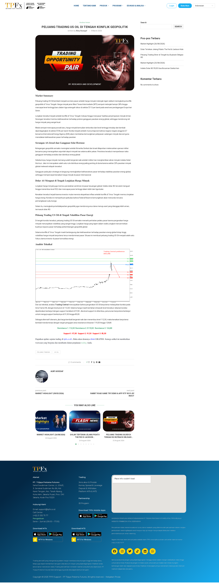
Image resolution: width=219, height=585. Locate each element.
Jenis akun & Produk (88, 482)
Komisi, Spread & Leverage (90, 485)
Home (76, 6)
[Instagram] (122, 551)
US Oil (56, 352)
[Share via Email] (99, 362)
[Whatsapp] (153, 551)
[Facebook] (115, 551)
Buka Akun (185, 6)
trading (84, 342)
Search (144, 22)
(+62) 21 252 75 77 (40, 515)
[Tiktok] (137, 551)
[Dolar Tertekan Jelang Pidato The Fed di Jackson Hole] (85, 421)
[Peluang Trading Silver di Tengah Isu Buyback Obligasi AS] (118, 421)
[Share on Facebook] (91, 362)
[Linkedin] (145, 551)
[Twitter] (130, 551)
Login (171, 6)
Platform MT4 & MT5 (88, 491)
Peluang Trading (43, 352)
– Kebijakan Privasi (112, 577)
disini (92, 339)
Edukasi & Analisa (135, 6)
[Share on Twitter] (94, 362)
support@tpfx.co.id (47, 509)
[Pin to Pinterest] (96, 362)
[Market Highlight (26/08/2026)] (51, 421)
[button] (39, 427)
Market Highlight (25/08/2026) (153, 63)
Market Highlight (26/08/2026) (51, 435)
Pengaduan (38, 518)
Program (117, 6)
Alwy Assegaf (81, 31)
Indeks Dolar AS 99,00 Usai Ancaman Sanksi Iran (160, 68)
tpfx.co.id (68, 339)
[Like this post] (89, 362)
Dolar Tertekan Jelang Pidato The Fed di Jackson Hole (162, 49)
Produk (103, 6)
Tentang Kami (89, 6)
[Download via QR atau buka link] (86, 516)
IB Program (84, 503)
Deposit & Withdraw (87, 488)
